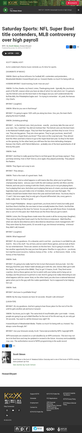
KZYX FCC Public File (36, 412)
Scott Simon (14, 46)
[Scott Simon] (6, 357)
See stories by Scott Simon (24, 365)
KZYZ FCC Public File (53, 394)
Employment (34, 403)
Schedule (33, 398)
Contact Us (33, 407)
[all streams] (79, 10)
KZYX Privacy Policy (69, 399)
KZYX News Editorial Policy (69, 403)
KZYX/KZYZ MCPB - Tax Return (69, 394)
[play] (5, 10)
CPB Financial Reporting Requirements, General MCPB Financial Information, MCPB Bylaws (54, 406)
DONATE (73, 3)
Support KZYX (34, 394)
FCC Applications (52, 398)
